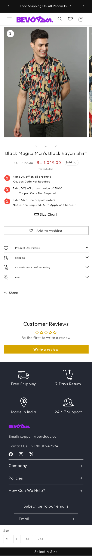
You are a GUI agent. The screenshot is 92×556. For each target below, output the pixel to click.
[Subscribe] (72, 519)
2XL (42, 540)
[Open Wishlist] (70, 19)
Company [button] (18, 465)
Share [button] (13, 293)
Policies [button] (16, 478)
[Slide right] (56, 145)
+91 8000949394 (43, 446)
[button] (9, 19)
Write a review (45, 349)
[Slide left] (36, 145)
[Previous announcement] (8, 6)
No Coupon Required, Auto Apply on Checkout (44, 202)
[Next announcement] (84, 6)
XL (29, 540)
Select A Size (45, 551)
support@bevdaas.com (40, 436)
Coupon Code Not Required (32, 179)
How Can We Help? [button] (27, 490)
